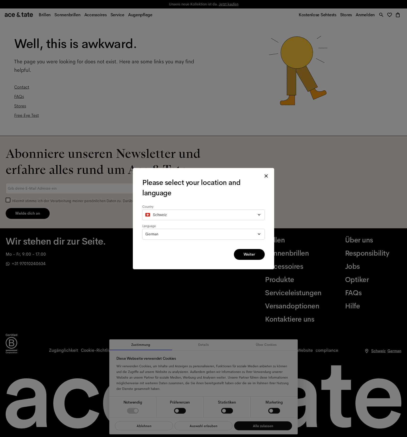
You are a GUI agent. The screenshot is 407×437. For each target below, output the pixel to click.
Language (149, 226)
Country (148, 206)
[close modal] (266, 176)
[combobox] (203, 214)
